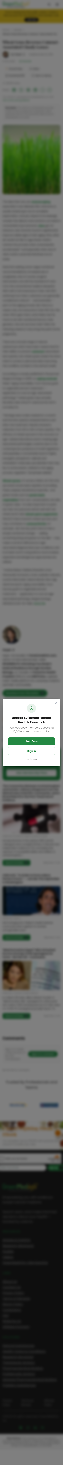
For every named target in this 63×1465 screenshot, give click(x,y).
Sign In (31, 751)
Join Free (32, 741)
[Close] (56, 703)
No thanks (31, 759)
